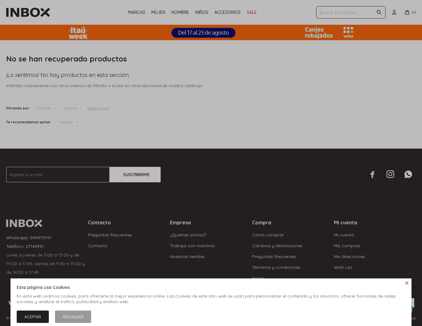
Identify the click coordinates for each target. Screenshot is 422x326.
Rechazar (73, 316)
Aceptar (32, 316)
